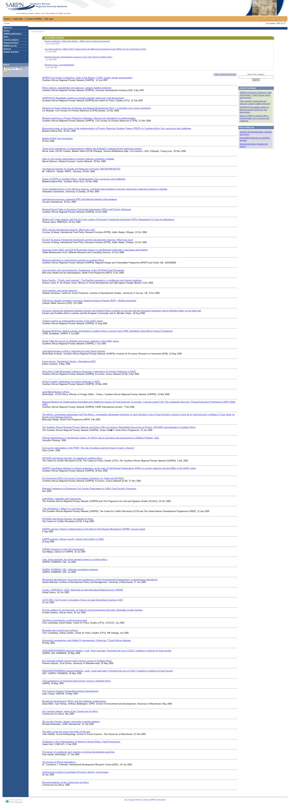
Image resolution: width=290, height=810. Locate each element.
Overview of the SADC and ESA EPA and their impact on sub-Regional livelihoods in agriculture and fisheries (95, 250)
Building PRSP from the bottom (57, 138)
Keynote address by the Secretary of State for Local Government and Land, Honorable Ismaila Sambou (92, 610)
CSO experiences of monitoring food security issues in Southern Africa (76, 681)
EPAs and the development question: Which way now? (68, 229)
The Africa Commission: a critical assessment (64, 620)
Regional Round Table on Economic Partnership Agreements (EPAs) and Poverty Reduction (86, 209)
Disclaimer (161, 800)
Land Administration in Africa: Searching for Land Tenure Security (73, 351)
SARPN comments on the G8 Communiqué (63, 549)
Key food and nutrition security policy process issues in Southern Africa (77, 660)
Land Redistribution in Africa (55, 392)
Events (7, 23)
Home (7, 19)
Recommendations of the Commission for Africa (65, 782)
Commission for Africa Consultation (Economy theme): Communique (75, 772)
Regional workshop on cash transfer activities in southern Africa (73, 260)
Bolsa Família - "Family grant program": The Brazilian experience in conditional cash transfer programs (92, 280)
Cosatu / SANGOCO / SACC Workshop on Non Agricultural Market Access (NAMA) (82, 590)
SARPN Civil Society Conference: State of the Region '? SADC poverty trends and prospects (87, 77)
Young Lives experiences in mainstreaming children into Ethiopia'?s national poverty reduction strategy (92, 148)
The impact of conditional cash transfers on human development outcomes (78, 752)
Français (264, 19)
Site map (49, 19)
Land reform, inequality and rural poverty (61, 498)
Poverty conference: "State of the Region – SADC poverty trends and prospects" (77, 41)
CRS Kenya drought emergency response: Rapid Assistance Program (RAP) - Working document (89, 300)
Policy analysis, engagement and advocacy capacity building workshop (76, 88)
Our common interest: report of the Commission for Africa (70, 711)
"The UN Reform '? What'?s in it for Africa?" (63, 508)
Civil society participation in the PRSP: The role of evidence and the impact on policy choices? (88, 448)
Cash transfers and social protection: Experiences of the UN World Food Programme (83, 270)
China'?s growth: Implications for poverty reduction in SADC (71, 381)
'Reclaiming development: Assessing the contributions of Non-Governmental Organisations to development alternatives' (100, 579)
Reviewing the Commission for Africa (60, 630)
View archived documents (225, 75)
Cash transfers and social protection (59, 290)
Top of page (129, 800)
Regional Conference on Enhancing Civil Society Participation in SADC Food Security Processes (89, 488)
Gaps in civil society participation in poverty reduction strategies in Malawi (78, 159)
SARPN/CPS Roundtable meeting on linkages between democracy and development (83, 98)
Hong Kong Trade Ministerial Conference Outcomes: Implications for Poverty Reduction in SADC (89, 371)
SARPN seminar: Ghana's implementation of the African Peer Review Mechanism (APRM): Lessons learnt (93, 529)
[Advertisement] (205, 8)
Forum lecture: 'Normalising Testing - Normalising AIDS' (69, 361)
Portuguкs (275, 19)
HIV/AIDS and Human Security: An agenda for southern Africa (72, 458)
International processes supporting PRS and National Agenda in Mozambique (79, 199)
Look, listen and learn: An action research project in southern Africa (74, 559)
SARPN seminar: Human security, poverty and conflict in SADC (73, 539)
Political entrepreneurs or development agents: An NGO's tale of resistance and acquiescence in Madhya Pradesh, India (100, 438)
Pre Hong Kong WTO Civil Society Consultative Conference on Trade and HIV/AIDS (83, 478)
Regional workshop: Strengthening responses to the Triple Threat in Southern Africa (78, 57)
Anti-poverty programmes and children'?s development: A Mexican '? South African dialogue (86, 640)
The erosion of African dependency (59, 762)
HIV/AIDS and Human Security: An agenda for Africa (67, 519)
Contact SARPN (33, 19)
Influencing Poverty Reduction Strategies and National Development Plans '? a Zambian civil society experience (96, 108)
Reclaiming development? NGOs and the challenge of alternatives (74, 701)
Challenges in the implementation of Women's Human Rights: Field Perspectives (81, 741)
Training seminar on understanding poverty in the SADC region (72, 321)
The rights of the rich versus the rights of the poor (66, 731)
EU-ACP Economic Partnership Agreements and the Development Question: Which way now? (87, 240)
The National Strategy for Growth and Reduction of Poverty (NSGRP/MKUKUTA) (81, 169)
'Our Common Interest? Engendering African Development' (70, 691)
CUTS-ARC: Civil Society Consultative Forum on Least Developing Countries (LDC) (82, 600)
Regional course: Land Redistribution (59, 65)
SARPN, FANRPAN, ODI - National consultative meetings (70, 569)
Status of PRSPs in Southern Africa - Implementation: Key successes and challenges (84, 179)
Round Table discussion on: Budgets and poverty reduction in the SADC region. (80, 341)
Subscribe (18, 19)
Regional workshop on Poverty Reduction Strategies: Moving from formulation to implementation (88, 118)
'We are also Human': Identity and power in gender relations (71, 721)
